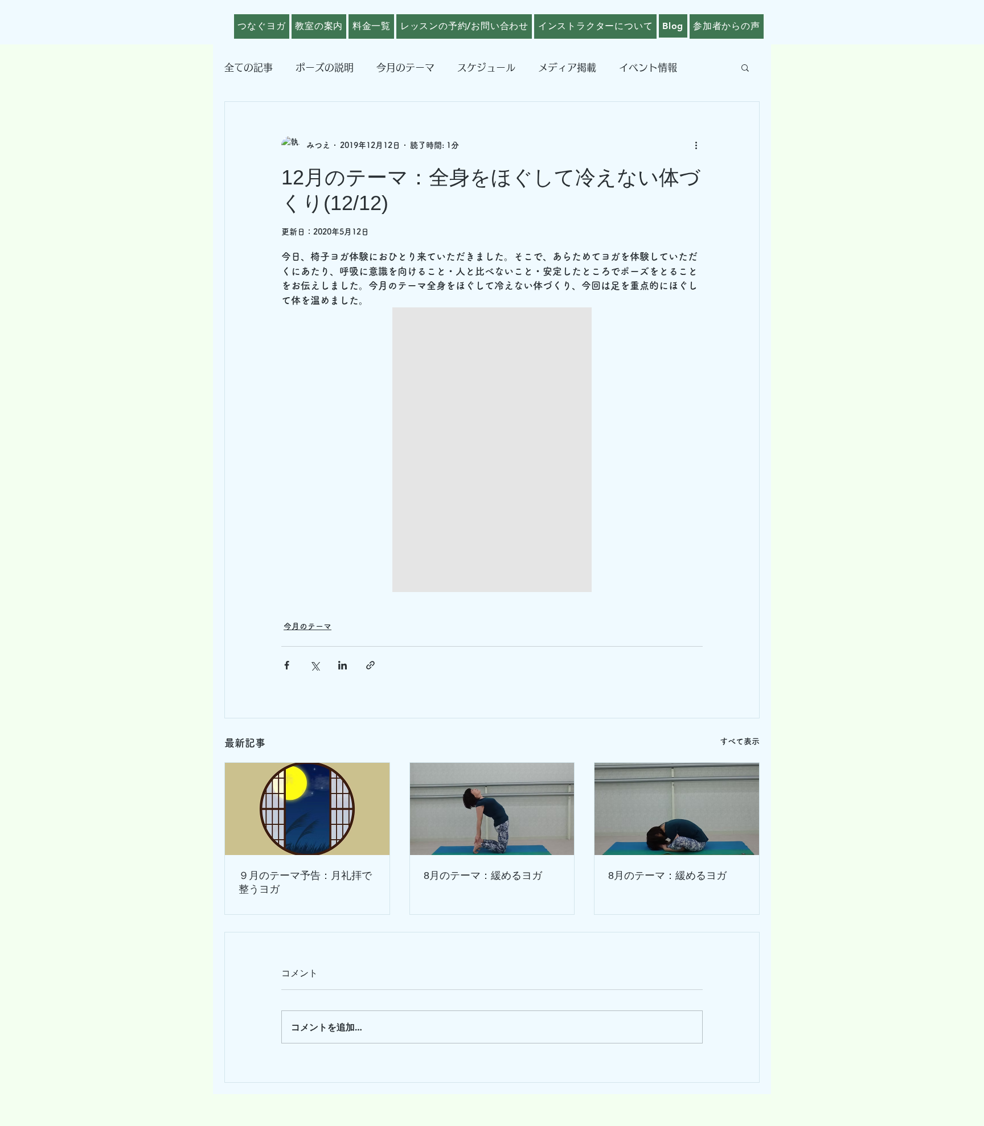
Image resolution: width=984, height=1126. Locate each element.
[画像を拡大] (492, 449)
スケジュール (486, 67)
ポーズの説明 (325, 67)
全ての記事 (248, 67)
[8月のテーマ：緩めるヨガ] (492, 809)
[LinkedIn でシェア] (342, 665)
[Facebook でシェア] (286, 665)
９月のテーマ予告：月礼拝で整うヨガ (305, 882)
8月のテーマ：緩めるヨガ (483, 875)
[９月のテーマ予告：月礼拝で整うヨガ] (307, 809)
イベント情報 (648, 67)
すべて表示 (740, 741)
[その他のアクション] (696, 145)
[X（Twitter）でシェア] (314, 665)
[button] (745, 67)
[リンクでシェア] (370, 665)
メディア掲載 (567, 67)
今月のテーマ (405, 67)
